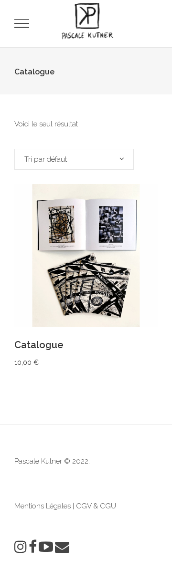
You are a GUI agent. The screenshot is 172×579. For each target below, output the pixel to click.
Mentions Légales (42, 506)
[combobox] (74, 159)
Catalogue (39, 345)
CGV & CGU (96, 506)
